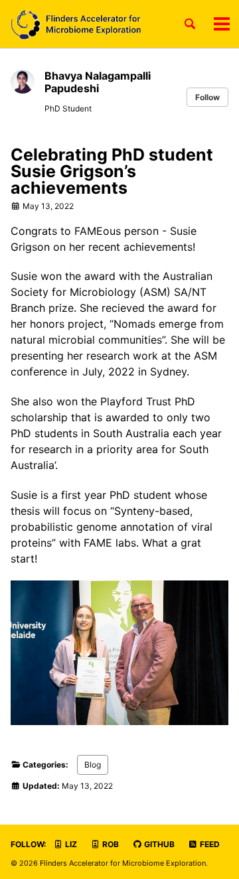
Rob (109, 844)
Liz (70, 844)
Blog (92, 765)
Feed (209, 844)
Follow (207, 97)
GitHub (158, 844)
